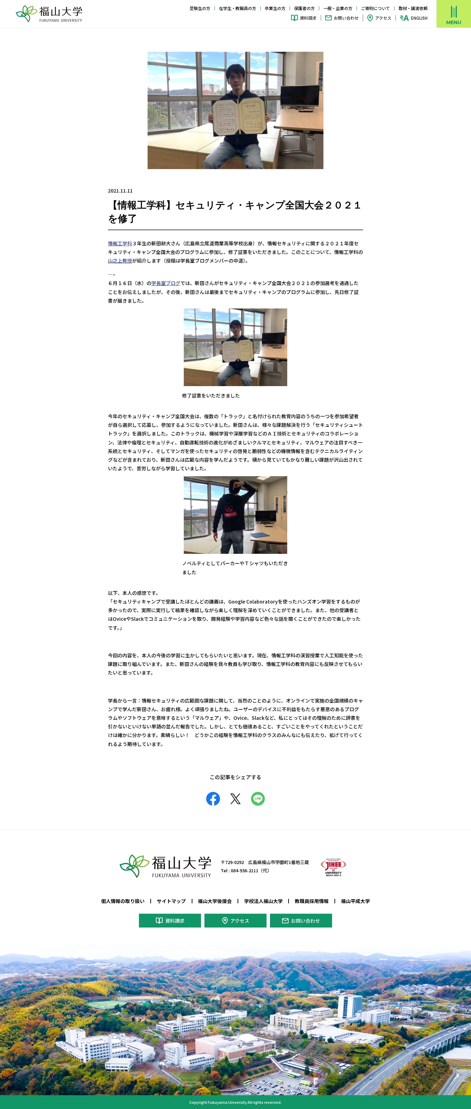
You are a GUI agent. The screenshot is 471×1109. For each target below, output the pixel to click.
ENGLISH (419, 18)
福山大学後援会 (215, 900)
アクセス (383, 18)
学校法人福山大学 (263, 900)
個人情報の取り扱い (122, 900)
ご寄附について (375, 8)
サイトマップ (171, 900)
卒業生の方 (275, 8)
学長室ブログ (165, 282)
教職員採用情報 (312, 900)
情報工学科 (120, 243)
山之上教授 (120, 260)
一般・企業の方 (337, 8)
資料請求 (308, 18)
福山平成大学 (355, 900)
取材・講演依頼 (413, 8)
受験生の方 (200, 8)
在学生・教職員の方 (237, 8)
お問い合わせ (346, 17)
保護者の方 (304, 8)
